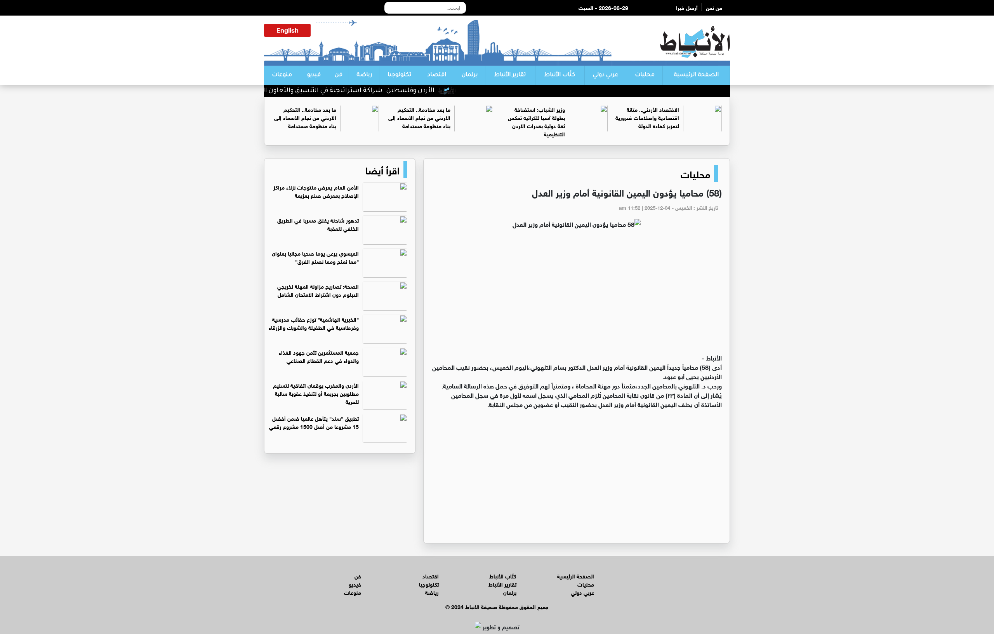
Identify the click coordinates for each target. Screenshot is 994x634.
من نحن (714, 7)
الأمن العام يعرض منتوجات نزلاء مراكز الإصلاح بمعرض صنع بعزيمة (316, 191)
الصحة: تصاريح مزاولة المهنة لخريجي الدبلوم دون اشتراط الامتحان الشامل (318, 290)
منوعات (282, 75)
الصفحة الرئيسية (696, 75)
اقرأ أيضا (382, 169)
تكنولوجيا (399, 75)
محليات (645, 75)
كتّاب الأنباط (559, 75)
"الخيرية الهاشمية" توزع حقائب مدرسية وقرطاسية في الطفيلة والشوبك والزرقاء (314, 323)
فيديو (314, 75)
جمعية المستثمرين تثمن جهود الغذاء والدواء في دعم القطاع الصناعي (319, 356)
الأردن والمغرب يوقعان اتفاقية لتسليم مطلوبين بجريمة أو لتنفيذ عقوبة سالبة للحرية (316, 393)
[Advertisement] (576, 294)
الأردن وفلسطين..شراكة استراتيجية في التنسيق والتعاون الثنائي (358, 90)
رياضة (364, 75)
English (287, 30)
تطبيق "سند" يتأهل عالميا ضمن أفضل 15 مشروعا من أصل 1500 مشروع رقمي (314, 422)
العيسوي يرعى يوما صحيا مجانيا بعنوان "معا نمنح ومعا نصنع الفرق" (315, 257)
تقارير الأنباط (510, 75)
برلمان (470, 75)
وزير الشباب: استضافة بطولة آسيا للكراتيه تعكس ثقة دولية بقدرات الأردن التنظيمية (536, 121)
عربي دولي (605, 75)
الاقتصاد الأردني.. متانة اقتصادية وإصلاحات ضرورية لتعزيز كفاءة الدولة (647, 117)
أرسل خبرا (687, 7)
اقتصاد (436, 75)
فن (338, 75)
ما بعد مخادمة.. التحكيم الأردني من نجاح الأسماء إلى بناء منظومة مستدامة (419, 117)
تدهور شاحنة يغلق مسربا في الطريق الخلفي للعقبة (318, 224)
